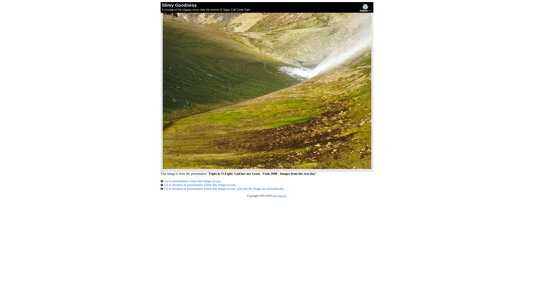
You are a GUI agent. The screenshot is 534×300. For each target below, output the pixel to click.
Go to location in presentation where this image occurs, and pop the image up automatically (223, 188)
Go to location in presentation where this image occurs (199, 185)
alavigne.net (279, 195)
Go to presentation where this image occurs (192, 181)
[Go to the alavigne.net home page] (366, 10)
